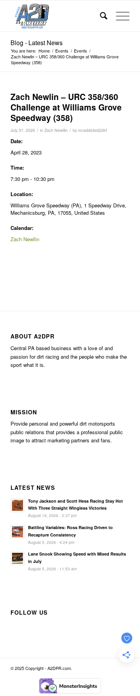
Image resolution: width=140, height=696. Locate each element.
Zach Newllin (56, 130)
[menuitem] (100, 16)
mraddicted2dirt (92, 130)
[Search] (100, 16)
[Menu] (119, 16)
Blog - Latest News (36, 42)
